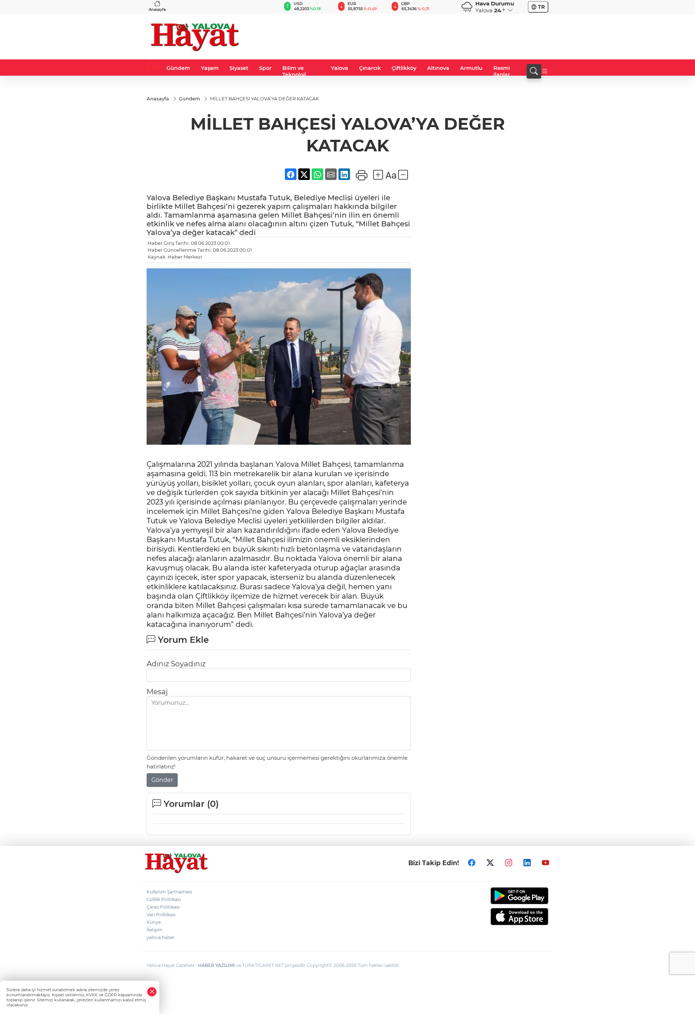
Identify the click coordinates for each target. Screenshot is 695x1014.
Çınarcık (370, 68)
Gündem (178, 68)
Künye (154, 922)
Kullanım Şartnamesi (169, 891)
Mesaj (157, 691)
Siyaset (238, 68)
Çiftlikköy (404, 68)
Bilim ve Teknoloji (294, 71)
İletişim (155, 930)
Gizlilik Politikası (164, 899)
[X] (490, 862)
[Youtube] (545, 862)
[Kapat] (152, 991)
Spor (265, 68)
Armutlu (471, 68)
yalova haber (160, 937)
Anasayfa (157, 9)
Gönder (162, 779)
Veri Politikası (161, 914)
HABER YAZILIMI (216, 965)
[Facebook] (471, 862)
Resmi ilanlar (501, 71)
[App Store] (502, 916)
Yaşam (210, 68)
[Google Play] (502, 895)
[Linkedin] (527, 862)
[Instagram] (508, 862)
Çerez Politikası (163, 907)
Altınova (438, 68)
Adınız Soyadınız (176, 663)
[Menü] (544, 71)
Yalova (339, 68)
